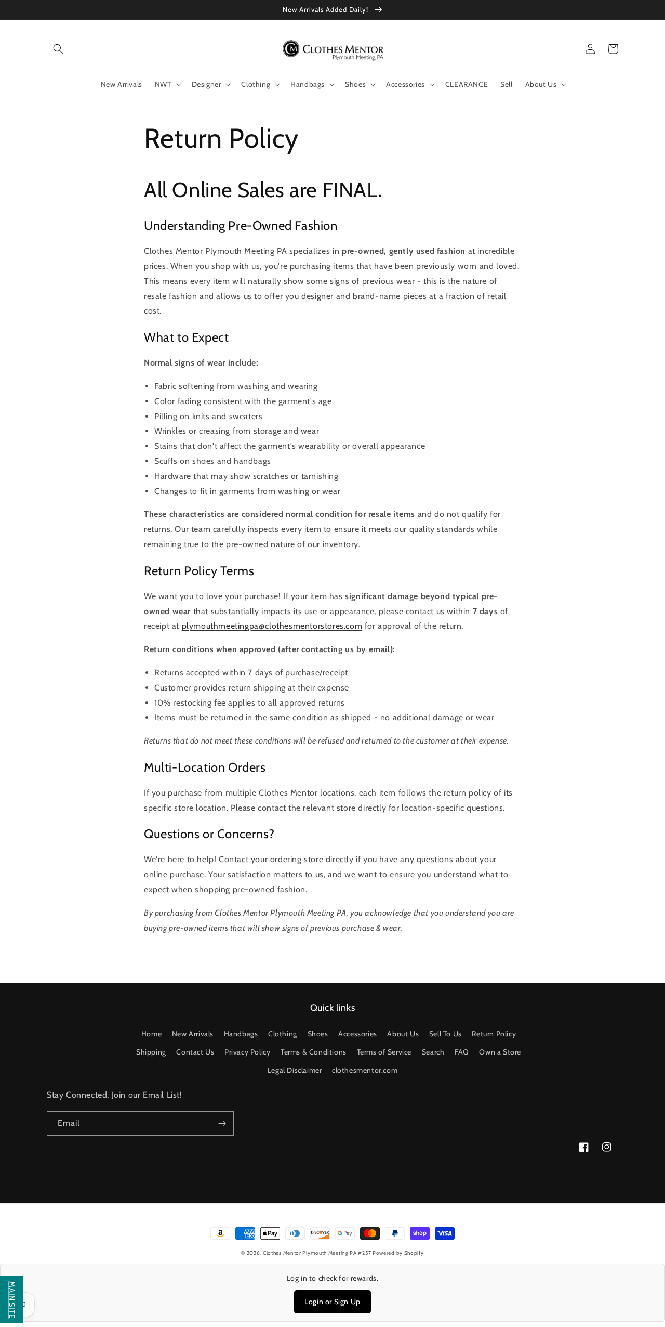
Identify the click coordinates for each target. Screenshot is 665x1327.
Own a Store (500, 1052)
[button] (58, 48)
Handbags (241, 1033)
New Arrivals (193, 1033)
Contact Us (195, 1052)
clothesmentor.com (364, 1070)
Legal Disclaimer (295, 1070)
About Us (403, 1033)
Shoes (318, 1033)
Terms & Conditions (314, 1052)
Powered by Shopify (398, 1253)
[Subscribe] (221, 1123)
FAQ (462, 1052)
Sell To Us (445, 1033)
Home (151, 1033)
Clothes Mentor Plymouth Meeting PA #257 (318, 1253)
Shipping (151, 1052)
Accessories (357, 1033)
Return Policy (494, 1033)
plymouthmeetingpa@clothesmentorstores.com (272, 626)
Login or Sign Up (332, 1301)
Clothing (282, 1033)
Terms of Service (384, 1052)
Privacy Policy (247, 1052)
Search (433, 1052)
